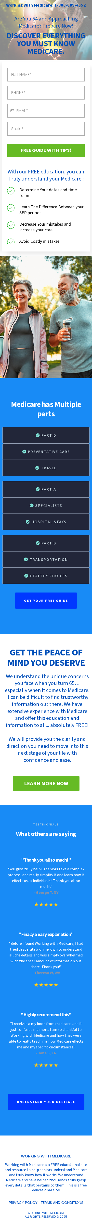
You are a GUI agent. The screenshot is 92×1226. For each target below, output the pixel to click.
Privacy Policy (23, 1202)
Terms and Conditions (62, 1202)
